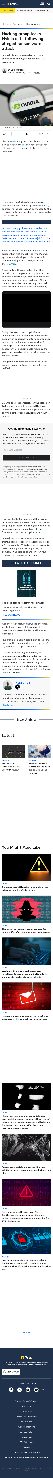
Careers (26, 1447)
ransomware (13, 141)
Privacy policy (26, 1421)
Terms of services (34, 467)
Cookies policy (26, 1432)
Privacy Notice (38, 469)
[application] (26, 308)
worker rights (39, 701)
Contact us (26, 1411)
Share (8, 134)
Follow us (32, 134)
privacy (27, 701)
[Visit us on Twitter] (19, 1389)
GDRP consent (26, 1442)
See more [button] (26, 398)
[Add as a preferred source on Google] (11, 1372)
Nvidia (25, 144)
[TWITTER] (18, 687)
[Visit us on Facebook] (11, 1389)
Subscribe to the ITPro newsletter (32, 10)
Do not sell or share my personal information (26, 1457)
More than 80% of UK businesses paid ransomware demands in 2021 (24, 235)
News (37, 72)
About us (26, 1406)
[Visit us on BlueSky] (35, 1389)
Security (17, 24)
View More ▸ (26, 1332)
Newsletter (46, 134)
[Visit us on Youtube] (28, 1389)
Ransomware (33, 24)
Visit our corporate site (35, 1364)
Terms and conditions (26, 1416)
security (18, 701)
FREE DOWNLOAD (11, 614)
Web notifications (26, 1426)
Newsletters (26, 1437)
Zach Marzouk (17, 69)
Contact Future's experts (26, 1401)
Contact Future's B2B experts (26, 1452)
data (37, 532)
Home (5, 24)
